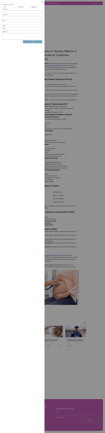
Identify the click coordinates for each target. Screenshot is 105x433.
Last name (5, 14)
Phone (4, 26)
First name (5, 9)
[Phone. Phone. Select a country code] (4, 29)
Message (5, 31)
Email (4, 20)
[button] (42, 2)
